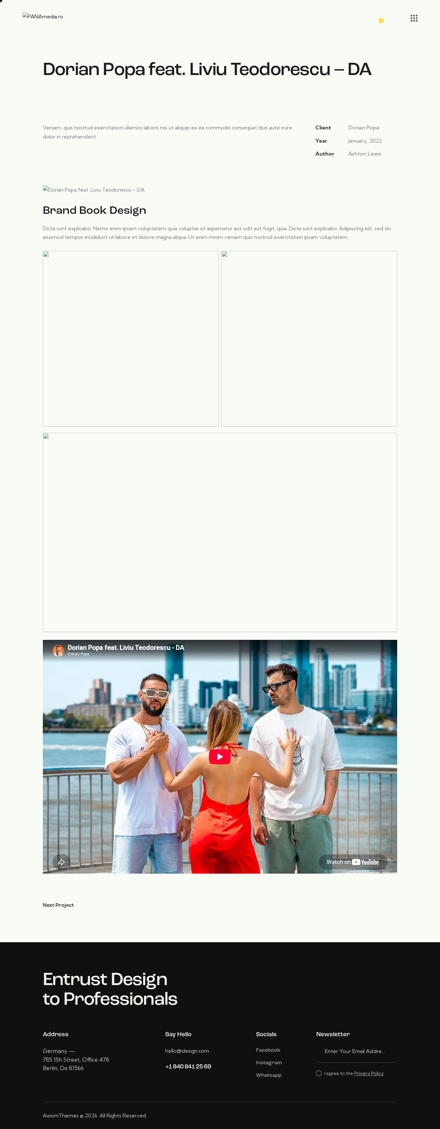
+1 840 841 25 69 (188, 1067)
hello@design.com (187, 1051)
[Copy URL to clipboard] (363, 170)
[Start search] (396, 18)
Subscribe (392, 1051)
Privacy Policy (369, 1073)
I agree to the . (354, 1073)
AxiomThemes (61, 1115)
